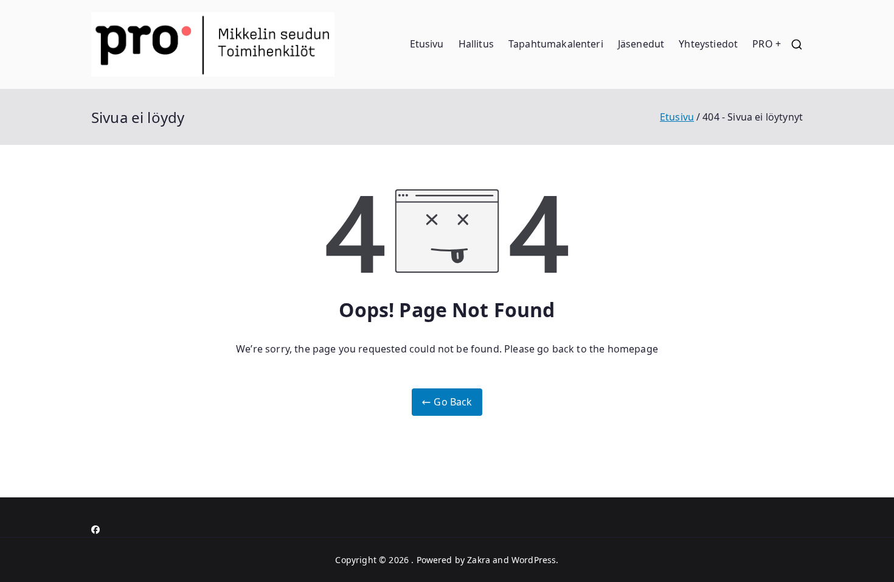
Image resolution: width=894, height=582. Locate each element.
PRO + (766, 44)
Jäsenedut (641, 44)
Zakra (478, 560)
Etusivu (427, 44)
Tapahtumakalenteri (555, 44)
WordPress (533, 560)
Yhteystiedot (708, 44)
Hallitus (476, 44)
